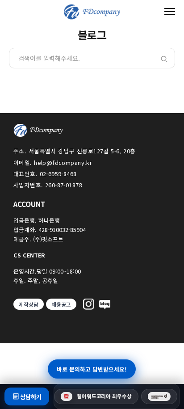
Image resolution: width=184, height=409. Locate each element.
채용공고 (61, 304)
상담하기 (30, 396)
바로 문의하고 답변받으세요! (92, 369)
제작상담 (28, 304)
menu (169, 11)
